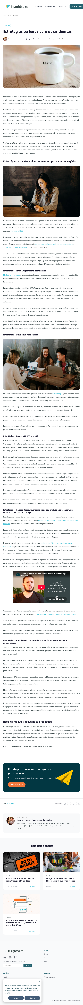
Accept (16, 998)
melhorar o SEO (47, 543)
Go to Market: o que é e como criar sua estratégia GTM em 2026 (20, 879)
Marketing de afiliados (11, 275)
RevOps (15, 15)
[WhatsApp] (73, 803)
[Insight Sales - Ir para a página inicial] (17, 6)
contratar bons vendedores (63, 244)
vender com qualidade (43, 244)
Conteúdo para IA (74, 1001)
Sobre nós (38, 6)
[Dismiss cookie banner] (39, 981)
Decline (32, 998)
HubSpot (6, 977)
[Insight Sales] (20, 951)
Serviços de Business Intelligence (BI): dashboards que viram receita (60, 879)
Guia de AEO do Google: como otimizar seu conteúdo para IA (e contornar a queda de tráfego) (21, 923)
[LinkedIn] (64, 803)
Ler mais (33, 887)
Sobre (46, 954)
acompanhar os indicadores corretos (17, 247)
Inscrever (28, 965)
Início (4, 15)
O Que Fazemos (50, 6)
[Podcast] (15, 957)
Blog (9, 15)
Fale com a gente (17, 785)
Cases (46, 958)
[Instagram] (5, 957)
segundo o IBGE (17, 231)
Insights (61, 6)
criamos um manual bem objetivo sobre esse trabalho (55, 614)
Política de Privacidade (59, 1001)
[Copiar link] (78, 803)
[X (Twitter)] (69, 803)
